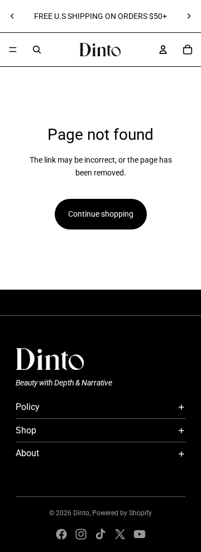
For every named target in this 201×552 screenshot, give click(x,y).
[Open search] (37, 49)
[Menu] (13, 49)
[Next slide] (188, 16)
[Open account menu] (163, 49)
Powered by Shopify (122, 513)
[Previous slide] (12, 16)
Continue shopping (100, 213)
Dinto (81, 513)
